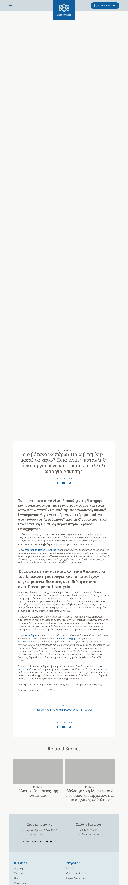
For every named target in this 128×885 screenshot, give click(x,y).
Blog (16, 878)
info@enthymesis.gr (88, 833)
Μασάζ (70, 868)
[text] (64, 10)
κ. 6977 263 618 (88, 830)
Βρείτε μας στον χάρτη (37, 841)
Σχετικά (19, 873)
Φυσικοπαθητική (76, 873)
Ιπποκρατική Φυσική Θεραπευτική (42, 549)
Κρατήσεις (20, 883)
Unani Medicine (75, 878)
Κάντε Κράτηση (107, 5)
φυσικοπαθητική (29, 635)
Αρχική (18, 868)
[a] (57, 483)
